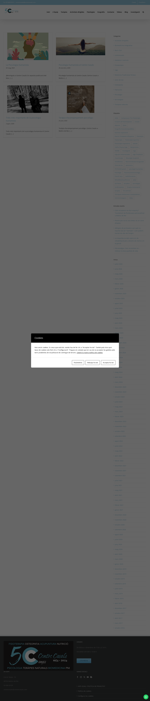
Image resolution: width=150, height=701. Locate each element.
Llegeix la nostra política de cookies (90, 353)
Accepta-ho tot (108, 363)
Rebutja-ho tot (92, 363)
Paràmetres (78, 363)
